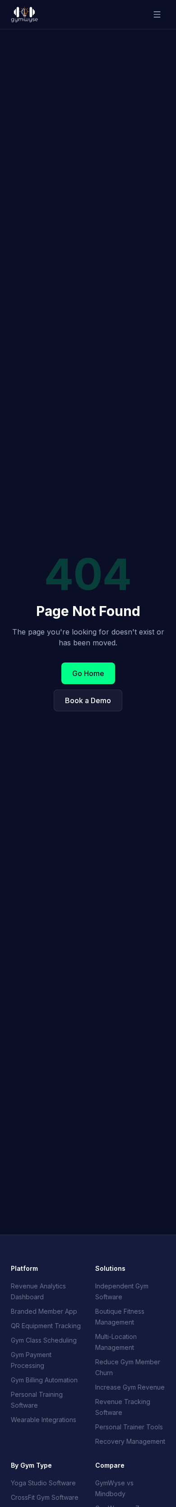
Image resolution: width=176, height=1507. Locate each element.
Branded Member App (44, 1311)
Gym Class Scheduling (44, 1340)
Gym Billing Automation (44, 1380)
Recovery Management (130, 1441)
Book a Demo (88, 700)
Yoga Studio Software (43, 1483)
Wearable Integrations (43, 1419)
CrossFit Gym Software (45, 1497)
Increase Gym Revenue (130, 1387)
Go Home (88, 673)
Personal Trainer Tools (129, 1427)
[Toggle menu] (157, 14)
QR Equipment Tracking (46, 1326)
